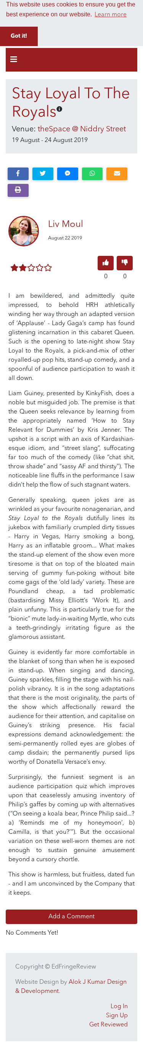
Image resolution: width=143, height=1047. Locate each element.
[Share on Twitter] (42, 174)
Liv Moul (65, 224)
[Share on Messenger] (67, 174)
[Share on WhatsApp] (92, 174)
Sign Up (117, 1016)
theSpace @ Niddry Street (82, 129)
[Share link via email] (116, 174)
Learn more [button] (111, 15)
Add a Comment (71, 917)
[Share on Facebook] (18, 174)
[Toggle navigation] (14, 60)
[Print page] (18, 190)
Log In (119, 1007)
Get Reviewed (108, 1025)
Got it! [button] (19, 36)
